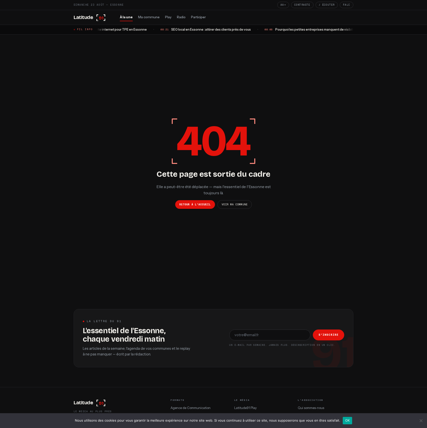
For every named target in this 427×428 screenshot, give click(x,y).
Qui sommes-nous (311, 408)
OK (347, 420)
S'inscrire (329, 334)
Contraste (302, 4)
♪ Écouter (327, 4)
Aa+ (283, 4)
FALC (346, 4)
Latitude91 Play (245, 408)
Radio (181, 17)
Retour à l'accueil (195, 204)
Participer (198, 17)
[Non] (420, 420)
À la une (126, 17)
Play (168, 17)
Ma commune (149, 17)
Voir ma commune (235, 204)
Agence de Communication (191, 408)
